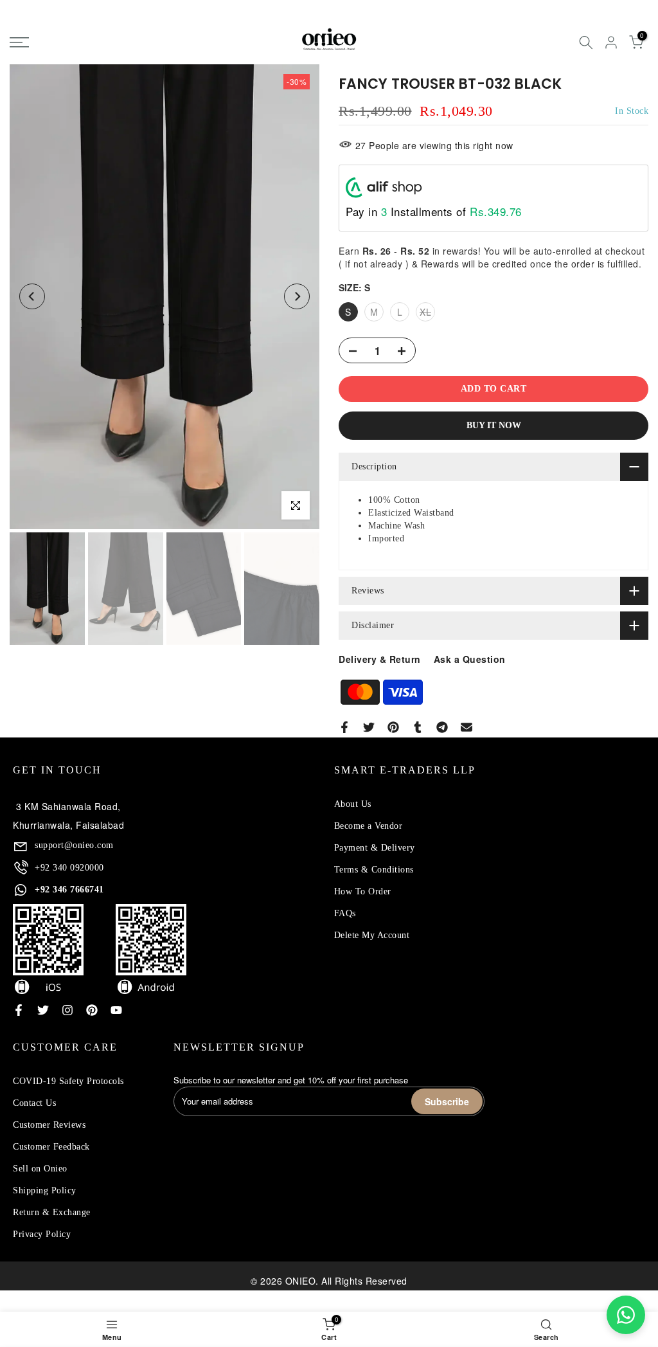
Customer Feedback (51, 1147)
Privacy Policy (42, 1234)
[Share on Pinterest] (393, 727)
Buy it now (494, 425)
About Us (352, 804)
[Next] (297, 296)
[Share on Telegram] (442, 727)
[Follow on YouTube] (116, 1010)
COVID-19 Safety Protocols (68, 1081)
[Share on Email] (466, 727)
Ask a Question (470, 659)
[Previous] (32, 296)
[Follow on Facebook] (18, 1010)
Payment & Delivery (374, 848)
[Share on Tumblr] (417, 727)
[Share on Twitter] (369, 727)
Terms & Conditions (374, 869)
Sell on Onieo (40, 1168)
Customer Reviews (49, 1125)
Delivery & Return (380, 659)
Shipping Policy (44, 1190)
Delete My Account (372, 935)
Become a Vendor (368, 826)
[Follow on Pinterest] (92, 1010)
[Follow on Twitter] (43, 1010)
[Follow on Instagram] (67, 1010)
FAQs (345, 913)
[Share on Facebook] (344, 727)
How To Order (362, 891)
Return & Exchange (52, 1212)
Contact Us (34, 1103)
